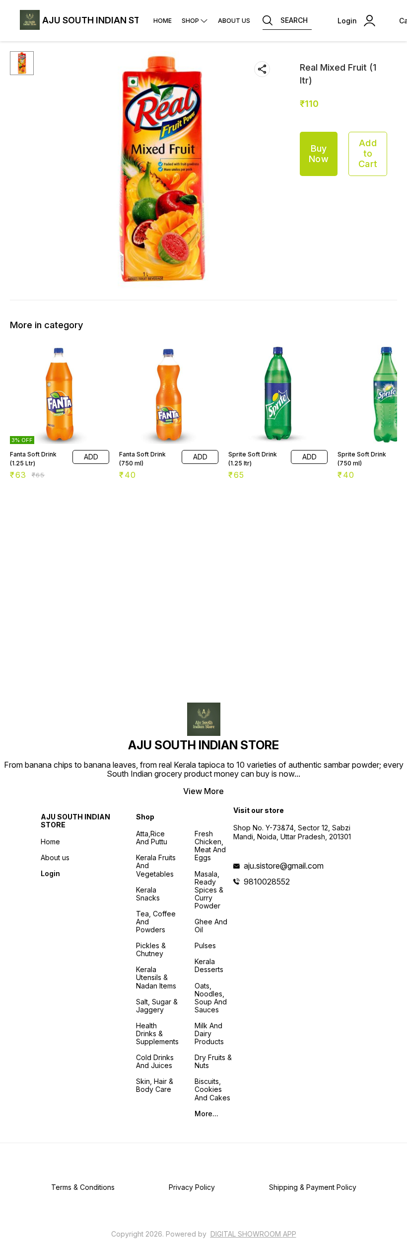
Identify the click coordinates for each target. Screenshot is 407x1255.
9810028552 (267, 881)
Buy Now (319, 153)
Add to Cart (367, 153)
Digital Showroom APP (253, 1234)
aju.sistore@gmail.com (284, 865)
